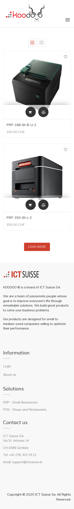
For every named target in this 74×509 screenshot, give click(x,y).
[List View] (41, 43)
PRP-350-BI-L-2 (19, 217)
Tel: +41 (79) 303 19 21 (20, 455)
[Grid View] (32, 43)
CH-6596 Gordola (15, 448)
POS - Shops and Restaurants (24, 409)
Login (7, 366)
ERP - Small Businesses (20, 402)
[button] (30, 112)
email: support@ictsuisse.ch (22, 462)
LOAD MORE (37, 246)
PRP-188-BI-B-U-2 (21, 125)
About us (9, 375)
